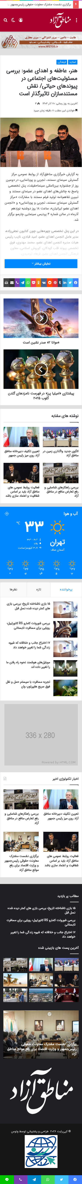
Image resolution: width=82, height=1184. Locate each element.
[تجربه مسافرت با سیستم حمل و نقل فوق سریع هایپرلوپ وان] (65, 688)
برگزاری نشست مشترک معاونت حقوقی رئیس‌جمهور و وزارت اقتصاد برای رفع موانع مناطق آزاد (22, 863)
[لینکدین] (64, 282)
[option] (41, 1034)
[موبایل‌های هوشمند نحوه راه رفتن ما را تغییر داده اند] (65, 668)
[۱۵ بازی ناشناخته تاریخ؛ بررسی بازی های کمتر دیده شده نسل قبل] (65, 610)
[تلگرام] (22, 282)
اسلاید (72, 62)
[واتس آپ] (28, 282)
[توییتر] (70, 282)
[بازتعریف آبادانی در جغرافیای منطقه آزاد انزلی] (15, 995)
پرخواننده (66, 589)
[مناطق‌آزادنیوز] (60, 20)
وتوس (14, 1131)
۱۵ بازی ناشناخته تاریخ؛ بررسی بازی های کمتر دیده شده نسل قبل (28, 606)
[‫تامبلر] (60, 282)
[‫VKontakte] (44, 282)
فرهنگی (62, 62)
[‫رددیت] (49, 282)
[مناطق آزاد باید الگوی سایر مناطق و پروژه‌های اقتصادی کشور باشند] (67, 995)
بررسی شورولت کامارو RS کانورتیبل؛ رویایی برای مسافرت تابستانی (28, 625)
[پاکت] (33, 282)
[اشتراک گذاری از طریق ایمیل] (12, 282)
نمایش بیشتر (42, 263)
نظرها (13, 589)
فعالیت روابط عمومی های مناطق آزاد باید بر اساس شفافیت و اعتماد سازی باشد (22, 491)
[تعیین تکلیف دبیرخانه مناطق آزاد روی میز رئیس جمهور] (21, 437)
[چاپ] (6, 282)
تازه (38, 589)
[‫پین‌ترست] (55, 282)
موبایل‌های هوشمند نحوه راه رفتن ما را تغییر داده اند (28, 664)
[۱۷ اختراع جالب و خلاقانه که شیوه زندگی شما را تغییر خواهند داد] (65, 649)
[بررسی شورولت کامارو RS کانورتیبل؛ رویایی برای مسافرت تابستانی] (65, 629)
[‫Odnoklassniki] (38, 282)
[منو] (76, 22)
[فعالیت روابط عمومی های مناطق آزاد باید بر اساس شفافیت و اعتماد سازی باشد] (21, 473)
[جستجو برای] (5, 22)
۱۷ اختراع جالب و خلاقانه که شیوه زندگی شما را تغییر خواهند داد (29, 645)
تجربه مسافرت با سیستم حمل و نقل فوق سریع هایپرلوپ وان (28, 684)
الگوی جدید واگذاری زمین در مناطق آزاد (61, 453)
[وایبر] (17, 282)
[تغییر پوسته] (13, 22)
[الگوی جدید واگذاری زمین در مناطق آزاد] (61, 437)
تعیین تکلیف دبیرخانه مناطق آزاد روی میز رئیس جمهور (21, 453)
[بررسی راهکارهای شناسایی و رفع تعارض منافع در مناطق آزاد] (61, 473)
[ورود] (21, 22)
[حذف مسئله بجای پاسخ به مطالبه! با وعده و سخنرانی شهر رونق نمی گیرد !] (15, 980)
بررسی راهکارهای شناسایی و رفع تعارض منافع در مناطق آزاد (61, 491)
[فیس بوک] (76, 282)
